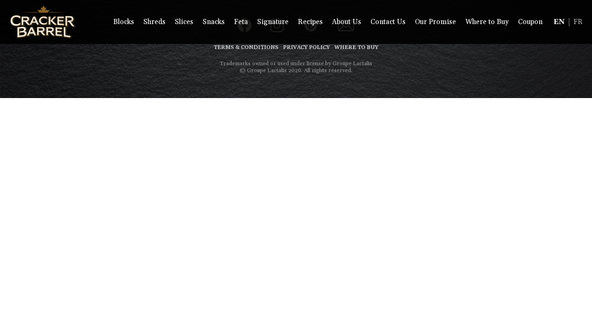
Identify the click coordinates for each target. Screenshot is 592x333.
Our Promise (435, 22)
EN (559, 22)
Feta (241, 22)
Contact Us (388, 22)
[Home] (42, 22)
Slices (184, 22)
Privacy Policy (306, 47)
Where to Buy (487, 22)
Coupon (530, 22)
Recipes (310, 22)
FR (578, 22)
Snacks (214, 22)
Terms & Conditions (246, 47)
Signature (273, 22)
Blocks (123, 22)
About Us (346, 22)
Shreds (154, 22)
